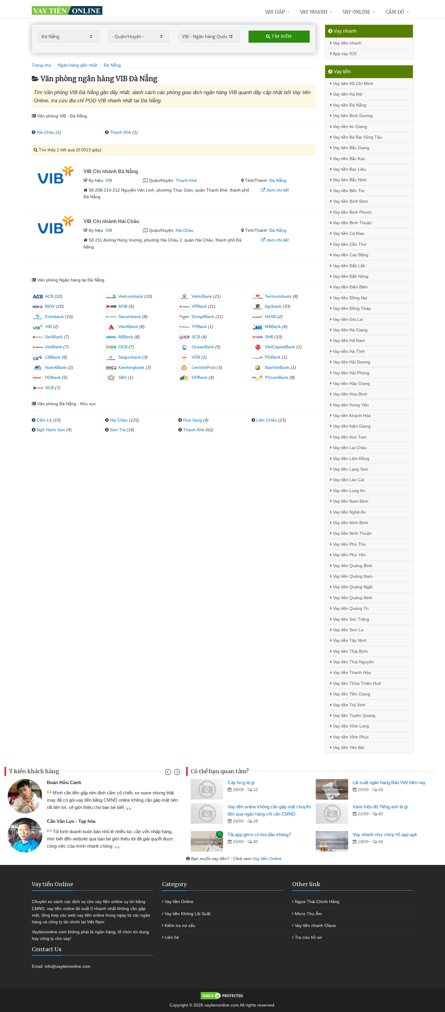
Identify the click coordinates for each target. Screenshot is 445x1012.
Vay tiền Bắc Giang (350, 147)
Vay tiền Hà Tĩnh (348, 351)
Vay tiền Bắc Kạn (348, 158)
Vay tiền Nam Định (350, 501)
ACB (48, 296)
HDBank (52, 377)
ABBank (125, 336)
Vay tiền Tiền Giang (351, 694)
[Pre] (169, 773)
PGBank (272, 357)
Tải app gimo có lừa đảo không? (259, 834)
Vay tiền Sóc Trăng (350, 619)
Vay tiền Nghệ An (349, 512)
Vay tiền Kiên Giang (351, 426)
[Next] (176, 773)
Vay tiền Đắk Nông (350, 276)
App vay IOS (344, 53)
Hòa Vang (192, 420)
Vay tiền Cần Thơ (349, 244)
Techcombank (278, 296)
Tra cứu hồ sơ (308, 937)
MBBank (272, 326)
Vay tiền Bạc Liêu (349, 169)
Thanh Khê (120, 132)
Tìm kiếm (281, 36)
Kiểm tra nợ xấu (180, 925)
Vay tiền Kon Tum (349, 437)
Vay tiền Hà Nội (347, 94)
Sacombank (129, 316)
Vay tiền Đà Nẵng (349, 105)
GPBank (198, 377)
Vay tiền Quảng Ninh (352, 597)
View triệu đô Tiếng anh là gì (380, 806)
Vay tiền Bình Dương (352, 115)
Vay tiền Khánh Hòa (351, 415)
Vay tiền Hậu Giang (351, 383)
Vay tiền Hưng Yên (350, 404)
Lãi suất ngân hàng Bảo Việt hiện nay (389, 782)
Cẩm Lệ (44, 420)
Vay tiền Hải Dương (351, 362)
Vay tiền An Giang (349, 126)
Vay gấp (275, 12)
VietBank (53, 346)
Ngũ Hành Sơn (51, 429)
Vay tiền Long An (348, 490)
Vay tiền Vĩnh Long (350, 726)
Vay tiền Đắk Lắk (348, 265)
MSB (122, 306)
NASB (270, 316)
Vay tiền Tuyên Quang (353, 715)
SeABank (53, 336)
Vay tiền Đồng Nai (349, 297)
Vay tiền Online (267, 858)
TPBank (198, 326)
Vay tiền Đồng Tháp (351, 308)
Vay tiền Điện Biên (350, 286)
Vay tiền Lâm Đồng (350, 458)
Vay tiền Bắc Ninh (349, 179)
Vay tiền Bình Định (350, 201)
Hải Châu (45, 132)
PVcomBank (276, 377)
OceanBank (202, 346)
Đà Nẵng (277, 180)
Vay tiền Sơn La (347, 629)
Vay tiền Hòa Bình (349, 394)
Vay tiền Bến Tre (348, 190)
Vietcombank (130, 296)
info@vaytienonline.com (68, 966)
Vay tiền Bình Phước (352, 212)
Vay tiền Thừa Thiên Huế (356, 683)
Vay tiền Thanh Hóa (351, 672)
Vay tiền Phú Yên (349, 554)
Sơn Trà (117, 429)
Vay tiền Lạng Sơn (350, 469)
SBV (122, 377)
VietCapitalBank (279, 346)
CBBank (52, 357)
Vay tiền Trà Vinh (348, 704)
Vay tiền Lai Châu (349, 447)
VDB (195, 357)
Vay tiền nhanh (346, 43)
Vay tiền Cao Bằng (350, 254)
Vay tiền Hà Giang (350, 329)
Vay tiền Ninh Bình (350, 522)
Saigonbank (129, 357)
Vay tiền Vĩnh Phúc (350, 736)
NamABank (55, 367)
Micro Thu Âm (308, 913)
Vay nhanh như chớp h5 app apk (385, 834)
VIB (108, 180)
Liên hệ (172, 937)
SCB (195, 336)
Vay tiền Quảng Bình (352, 565)
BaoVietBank (276, 367)
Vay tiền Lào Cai (348, 479)
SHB (268, 336)
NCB (49, 387)
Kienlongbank (130, 367)
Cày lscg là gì (241, 782)
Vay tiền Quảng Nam (352, 576)
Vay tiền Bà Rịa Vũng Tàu (357, 137)
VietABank (127, 326)
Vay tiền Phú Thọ (349, 544)
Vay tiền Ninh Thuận (352, 533)
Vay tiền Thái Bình (350, 651)
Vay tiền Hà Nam (348, 340)
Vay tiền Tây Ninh (349, 640)
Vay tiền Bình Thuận (352, 222)
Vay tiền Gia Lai (347, 319)
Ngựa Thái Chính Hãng (317, 901)
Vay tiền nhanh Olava (315, 925)
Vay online (356, 12)
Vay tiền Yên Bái (348, 747)
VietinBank (201, 296)
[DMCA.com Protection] (222, 995)
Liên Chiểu (266, 420)
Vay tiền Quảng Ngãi (352, 586)
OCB (122, 346)
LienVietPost (203, 367)
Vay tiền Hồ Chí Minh (352, 83)
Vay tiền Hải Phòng (350, 372)
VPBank (198, 306)
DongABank (202, 316)
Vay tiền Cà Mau (348, 233)
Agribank (273, 306)
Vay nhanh (314, 12)
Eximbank (54, 316)
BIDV (49, 306)
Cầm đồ (394, 12)
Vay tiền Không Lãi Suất (187, 913)
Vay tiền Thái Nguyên (353, 661)
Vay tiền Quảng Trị (350, 608)
